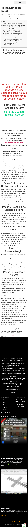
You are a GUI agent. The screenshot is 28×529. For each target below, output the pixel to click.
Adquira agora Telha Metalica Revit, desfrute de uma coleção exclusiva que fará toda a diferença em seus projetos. (14, 27)
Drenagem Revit (5, 508)
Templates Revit (18, 521)
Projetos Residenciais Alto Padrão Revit (12, 458)
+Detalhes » (3, 467)
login (13, 335)
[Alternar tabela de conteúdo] (24, 22)
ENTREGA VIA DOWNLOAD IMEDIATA (13, 33)
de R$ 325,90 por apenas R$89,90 (11, 31)
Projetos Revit (8, 142)
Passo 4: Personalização (11, 43)
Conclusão (9, 46)
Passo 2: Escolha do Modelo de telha (14, 40)
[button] (20, 2)
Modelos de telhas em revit (9, 38)
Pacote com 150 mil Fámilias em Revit (12, 30)
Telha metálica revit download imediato (12, 23)
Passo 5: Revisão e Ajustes (12, 44)
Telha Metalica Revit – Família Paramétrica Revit (14, 35)
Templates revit (19, 142)
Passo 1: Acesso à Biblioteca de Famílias (14, 39)
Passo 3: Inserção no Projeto (12, 42)
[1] (24, 526)
